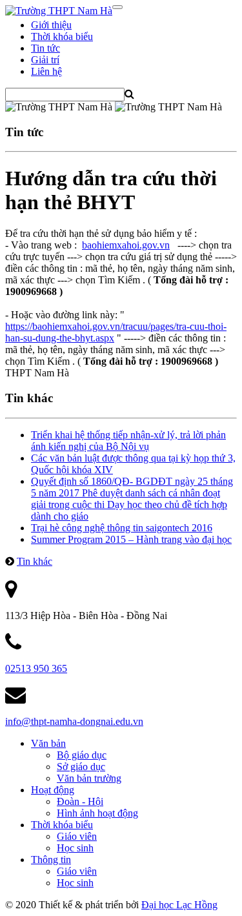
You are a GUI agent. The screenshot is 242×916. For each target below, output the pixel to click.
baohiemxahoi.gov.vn (126, 244)
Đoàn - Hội (80, 801)
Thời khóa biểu (62, 36)
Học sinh (75, 847)
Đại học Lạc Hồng (179, 904)
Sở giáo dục (81, 766)
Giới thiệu (51, 24)
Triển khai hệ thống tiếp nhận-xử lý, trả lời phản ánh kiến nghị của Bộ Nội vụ (128, 440)
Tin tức (45, 48)
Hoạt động (52, 789)
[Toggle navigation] (117, 7)
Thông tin (51, 859)
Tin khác (34, 561)
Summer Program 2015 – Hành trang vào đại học (131, 539)
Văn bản (48, 743)
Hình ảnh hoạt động (97, 813)
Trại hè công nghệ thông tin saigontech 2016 (121, 527)
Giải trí (45, 59)
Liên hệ (46, 71)
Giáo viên (77, 836)
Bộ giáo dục (81, 754)
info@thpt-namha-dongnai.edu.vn (74, 721)
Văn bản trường (89, 778)
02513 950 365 (36, 668)
